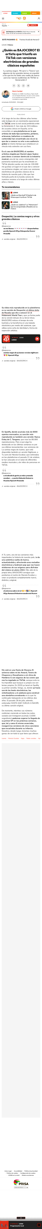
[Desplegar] (21, 1218)
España (4, 26)
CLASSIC (15, 13)
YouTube (16, 1128)
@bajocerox (6, 226)
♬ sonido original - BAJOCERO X (14, 239)
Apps (22, 738)
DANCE (24, 13)
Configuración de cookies (27, 1173)
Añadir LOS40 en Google (22, 109)
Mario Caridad (17, 91)
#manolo (20, 481)
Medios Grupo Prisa (21, 1187)
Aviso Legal (8, 1171)
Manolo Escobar (13, 738)
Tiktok (12, 1128)
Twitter (19, 86)
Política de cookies (12, 1173)
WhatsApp (23, 86)
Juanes (4, 738)
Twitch (29, 1128)
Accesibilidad (18, 1171)
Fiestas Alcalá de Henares (29, 39)
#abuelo (22, 478)
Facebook (14, 86)
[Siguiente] (39, 39)
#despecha (24, 231)
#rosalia (6, 233)
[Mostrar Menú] (3, 18)
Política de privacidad (30, 1171)
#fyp (18, 231)
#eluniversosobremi (23, 593)
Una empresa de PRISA (21, 1182)
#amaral (11, 593)
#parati (12, 231)
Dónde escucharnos (28, 1175)
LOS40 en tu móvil (13, 1175)
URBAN (34, 13)
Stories (34, 1128)
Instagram (8, 1128)
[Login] (39, 18)
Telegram (28, 86)
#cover (32, 231)
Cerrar (38, 31)
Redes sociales (31, 738)
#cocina (6, 481)
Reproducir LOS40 (37, 339)
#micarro (29, 478)
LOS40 (5, 13)
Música (10, 45)
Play (39, 1225)
